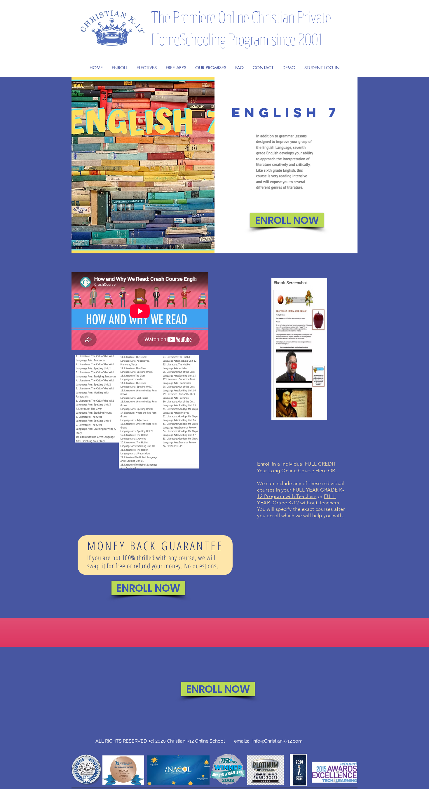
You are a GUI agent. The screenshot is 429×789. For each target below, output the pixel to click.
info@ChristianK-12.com (277, 741)
